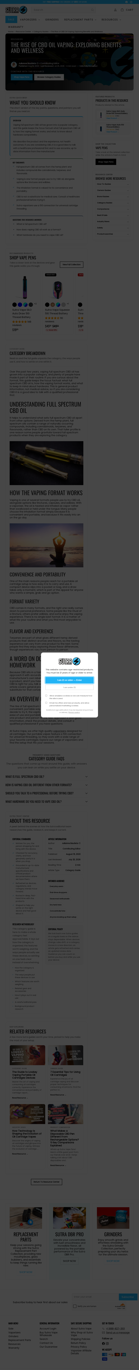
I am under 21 (69, 687)
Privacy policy (74, 712)
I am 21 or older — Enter (69, 680)
